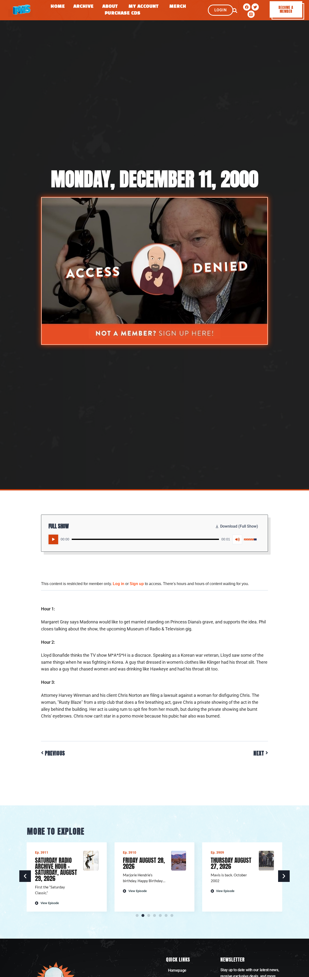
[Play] (53, 539)
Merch (177, 7)
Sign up (137, 584)
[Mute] (237, 539)
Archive (83, 7)
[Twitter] (255, 7)
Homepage (177, 970)
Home (58, 7)
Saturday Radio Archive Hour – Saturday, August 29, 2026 (56, 869)
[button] (235, 10)
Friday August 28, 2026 (144, 863)
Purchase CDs (122, 13)
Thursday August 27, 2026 (231, 863)
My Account (144, 7)
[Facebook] (246, 7)
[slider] (145, 539)
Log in (118, 584)
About (110, 7)
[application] (153, 539)
